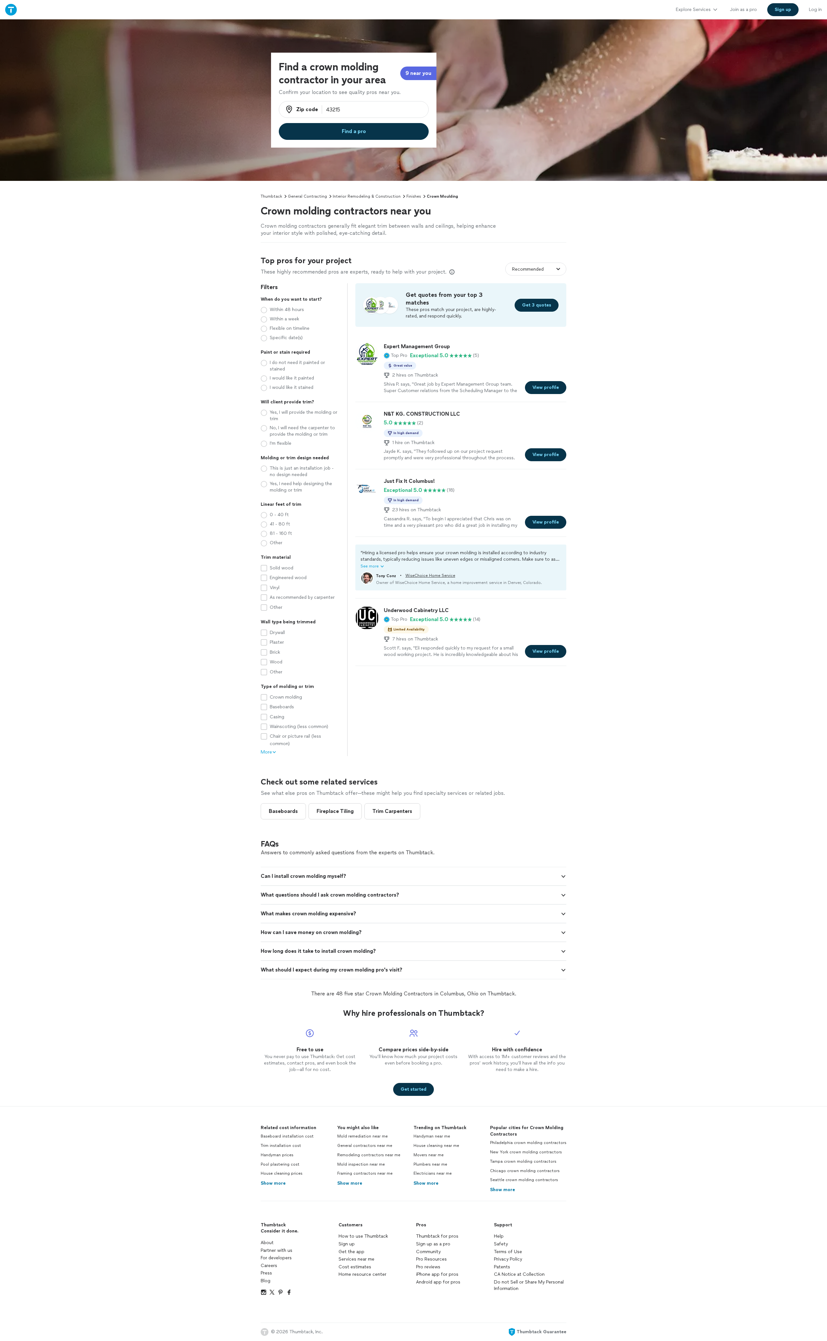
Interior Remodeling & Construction (367, 196)
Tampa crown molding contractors (523, 1161)
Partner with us (276, 1250)
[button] (395, 355)
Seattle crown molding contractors (524, 1180)
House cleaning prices (281, 1173)
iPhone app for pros (437, 1274)
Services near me (356, 1259)
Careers (269, 1265)
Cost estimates (355, 1267)
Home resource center (362, 1274)
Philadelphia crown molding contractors (528, 1142)
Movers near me (429, 1155)
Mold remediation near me (362, 1136)
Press (266, 1273)
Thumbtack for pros (437, 1236)
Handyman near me (432, 1136)
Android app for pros (438, 1282)
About (267, 1242)
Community (428, 1251)
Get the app (351, 1251)
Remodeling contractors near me (368, 1155)
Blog (265, 1281)
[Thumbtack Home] (11, 9)
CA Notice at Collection (519, 1274)
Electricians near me (433, 1173)
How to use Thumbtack (363, 1236)
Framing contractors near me (365, 1173)
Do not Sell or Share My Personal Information (529, 1285)
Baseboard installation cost (287, 1136)
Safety (501, 1244)
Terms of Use (508, 1251)
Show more (273, 1183)
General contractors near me (364, 1145)
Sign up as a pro (433, 1244)
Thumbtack (271, 196)
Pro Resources (431, 1259)
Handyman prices (277, 1155)
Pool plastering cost (280, 1164)
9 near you (418, 73)
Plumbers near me (430, 1164)
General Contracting (307, 196)
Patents (502, 1267)
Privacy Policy (508, 1259)
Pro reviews (428, 1267)
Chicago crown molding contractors (525, 1171)
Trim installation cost (281, 1145)
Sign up (347, 1244)
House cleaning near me (436, 1145)
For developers (276, 1258)
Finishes (413, 196)
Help (499, 1236)
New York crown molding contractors (526, 1152)
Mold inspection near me (361, 1164)
